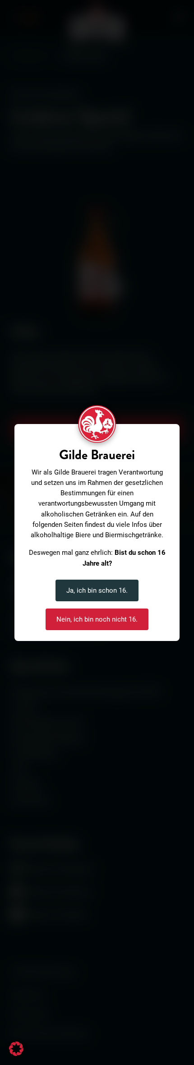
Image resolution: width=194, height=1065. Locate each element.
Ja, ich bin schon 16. (97, 590)
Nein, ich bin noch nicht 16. (97, 619)
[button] (16, 1049)
